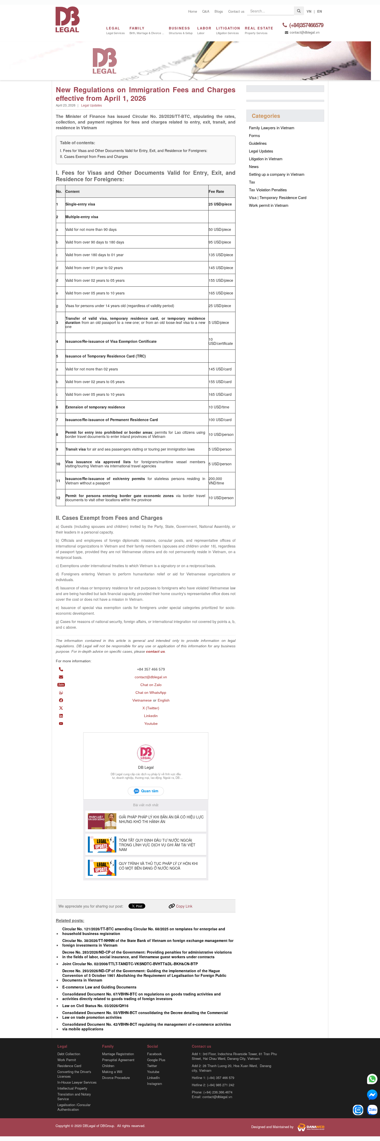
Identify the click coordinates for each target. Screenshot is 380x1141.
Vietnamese (142, 700)
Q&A (205, 11)
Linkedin (151, 716)
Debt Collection (68, 1054)
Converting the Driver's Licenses (74, 1074)
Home (192, 11)
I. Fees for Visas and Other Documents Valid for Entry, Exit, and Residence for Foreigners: (133, 150)
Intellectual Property (72, 1088)
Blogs (219, 11)
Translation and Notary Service (74, 1096)
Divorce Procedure (116, 1077)
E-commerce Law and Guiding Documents (99, 987)
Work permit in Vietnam (268, 205)
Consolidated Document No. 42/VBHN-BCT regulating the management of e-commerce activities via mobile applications (146, 1026)
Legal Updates (91, 105)
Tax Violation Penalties (268, 189)
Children (108, 1065)
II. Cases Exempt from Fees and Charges (94, 156)
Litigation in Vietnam (266, 158)
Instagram (154, 1083)
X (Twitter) (150, 708)
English (164, 700)
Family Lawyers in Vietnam (271, 127)
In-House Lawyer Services (77, 1082)
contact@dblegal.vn (304, 32)
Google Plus (156, 1060)
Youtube (151, 723)
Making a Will (112, 1071)
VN (309, 11)
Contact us (236, 11)
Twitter (152, 1065)
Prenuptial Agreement (118, 1060)
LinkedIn (153, 1077)
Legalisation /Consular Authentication (73, 1107)
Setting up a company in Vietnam (277, 174)
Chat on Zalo (151, 685)
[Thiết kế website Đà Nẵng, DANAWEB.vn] (309, 1126)
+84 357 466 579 (151, 669)
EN (319, 11)
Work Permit (66, 1060)
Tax (252, 182)
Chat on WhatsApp (150, 692)
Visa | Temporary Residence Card (277, 197)
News (254, 166)
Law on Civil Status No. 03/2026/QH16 (95, 1005)
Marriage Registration (118, 1054)
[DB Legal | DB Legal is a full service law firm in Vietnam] (68, 18)
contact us (155, 651)
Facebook (154, 1054)
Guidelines (258, 143)
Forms (254, 135)
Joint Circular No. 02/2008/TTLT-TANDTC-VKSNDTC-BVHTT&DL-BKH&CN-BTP (130, 963)
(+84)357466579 (305, 25)
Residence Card (69, 1065)
